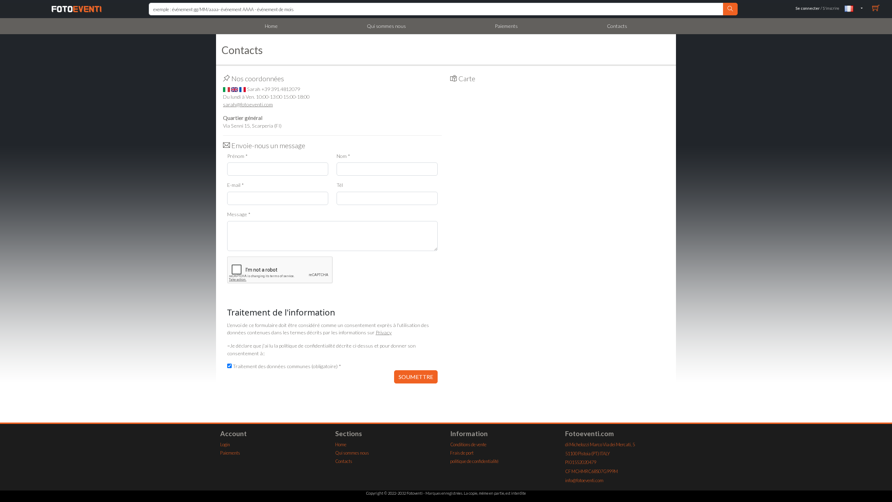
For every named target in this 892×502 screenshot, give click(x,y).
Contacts (617, 26)
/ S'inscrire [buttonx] (817, 8)
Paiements (506, 26)
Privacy (384, 332)
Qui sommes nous (386, 26)
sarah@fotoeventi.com (248, 104)
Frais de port (462, 453)
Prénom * (237, 156)
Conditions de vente (468, 444)
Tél (340, 185)
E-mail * (235, 185)
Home (271, 26)
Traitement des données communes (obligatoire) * (287, 366)
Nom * (343, 156)
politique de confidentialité (474, 461)
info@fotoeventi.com (584, 480)
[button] (854, 8)
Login (225, 444)
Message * (239, 214)
